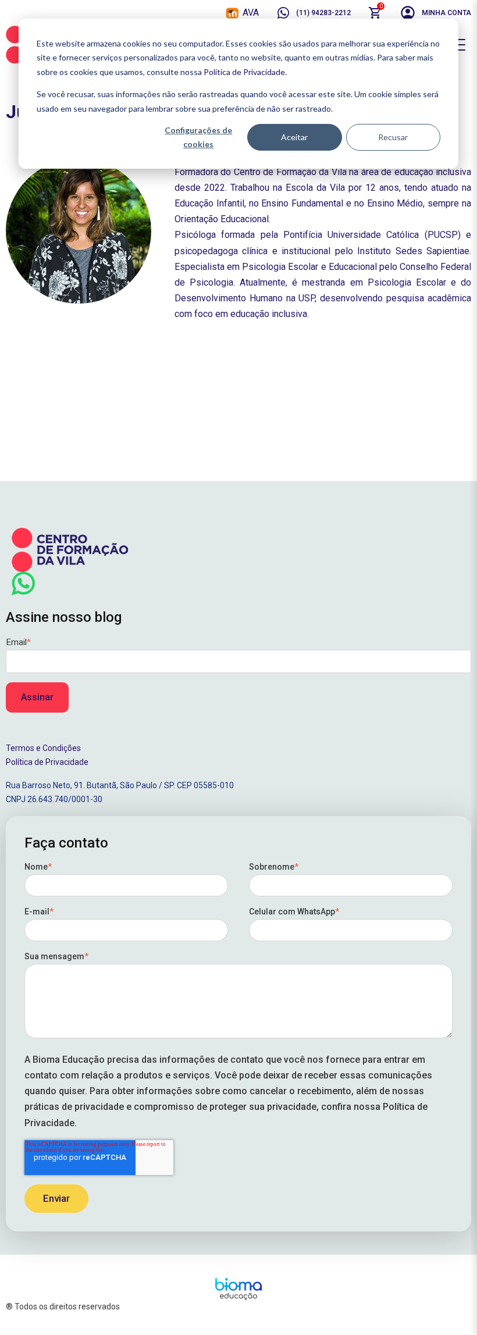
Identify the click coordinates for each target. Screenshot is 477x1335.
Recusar (393, 137)
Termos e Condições (43, 748)
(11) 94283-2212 (323, 13)
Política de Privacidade (244, 72)
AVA (251, 12)
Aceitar (294, 137)
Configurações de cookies (198, 137)
